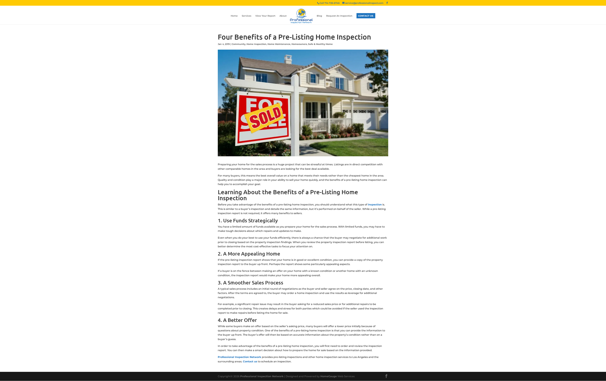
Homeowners (299, 44)
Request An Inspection (339, 16)
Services (246, 16)
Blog (319, 16)
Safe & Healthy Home (320, 44)
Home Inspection (256, 44)
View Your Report (265, 16)
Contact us (250, 361)
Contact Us (365, 16)
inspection (375, 204)
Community (238, 44)
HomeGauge (328, 376)
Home (234, 16)
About (283, 16)
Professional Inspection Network (239, 357)
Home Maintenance (278, 44)
